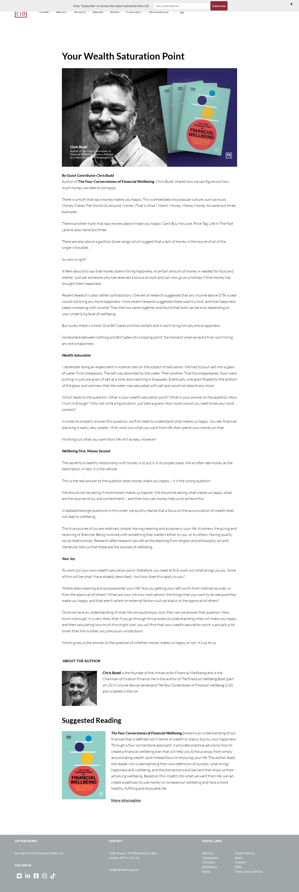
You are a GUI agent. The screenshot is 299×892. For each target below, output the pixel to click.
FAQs (238, 867)
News (238, 858)
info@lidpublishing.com (124, 869)
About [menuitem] (61, 12)
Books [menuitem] (80, 12)
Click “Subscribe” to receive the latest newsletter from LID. (111, 6)
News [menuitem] (114, 12)
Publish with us (245, 853)
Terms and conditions (249, 871)
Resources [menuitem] (158, 12)
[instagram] (44, 876)
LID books (208, 862)
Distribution (209, 867)
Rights (206, 871)
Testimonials (210, 858)
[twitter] (19, 876)
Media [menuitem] (98, 12)
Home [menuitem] (44, 12)
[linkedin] (27, 876)
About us (208, 853)
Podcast (240, 862)
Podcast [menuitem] (134, 12)
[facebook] (36, 876)
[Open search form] (182, 12)
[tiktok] (53, 876)
